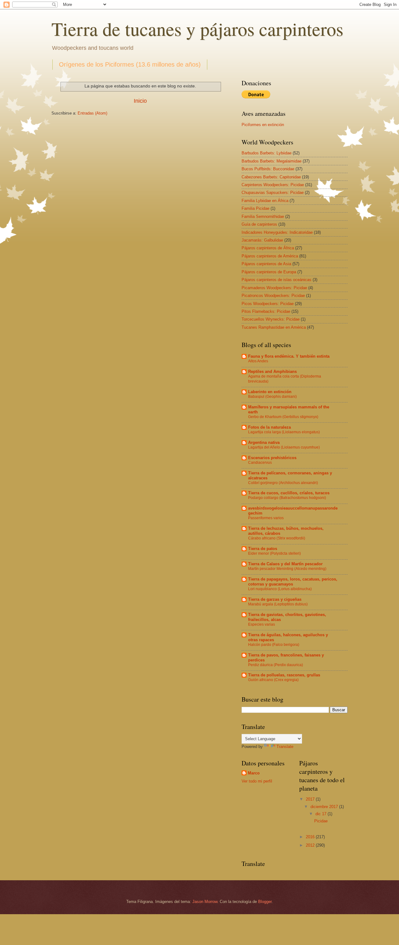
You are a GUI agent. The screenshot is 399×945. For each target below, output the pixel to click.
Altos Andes (258, 361)
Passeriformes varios (266, 518)
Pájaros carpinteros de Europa (269, 272)
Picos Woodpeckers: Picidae (268, 303)
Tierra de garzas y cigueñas (274, 599)
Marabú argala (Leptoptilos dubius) (278, 604)
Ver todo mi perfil (257, 781)
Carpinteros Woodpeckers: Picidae (273, 184)
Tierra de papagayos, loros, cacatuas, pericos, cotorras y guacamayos (292, 581)
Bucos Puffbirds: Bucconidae (268, 169)
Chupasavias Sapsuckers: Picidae (273, 192)
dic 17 (321, 813)
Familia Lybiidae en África (265, 200)
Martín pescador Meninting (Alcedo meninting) (287, 569)
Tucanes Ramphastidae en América (274, 327)
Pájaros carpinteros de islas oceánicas (276, 279)
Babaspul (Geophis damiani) (272, 396)
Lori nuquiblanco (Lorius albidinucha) (280, 589)
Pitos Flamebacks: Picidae (266, 311)
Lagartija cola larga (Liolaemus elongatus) (284, 432)
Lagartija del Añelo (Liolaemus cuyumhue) (284, 447)
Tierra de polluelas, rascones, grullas (284, 675)
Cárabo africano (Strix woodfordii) (276, 538)
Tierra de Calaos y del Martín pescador (285, 564)
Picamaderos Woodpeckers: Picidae (274, 287)
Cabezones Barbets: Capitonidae (271, 177)
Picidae (321, 821)
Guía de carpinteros (259, 224)
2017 (311, 799)
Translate (284, 746)
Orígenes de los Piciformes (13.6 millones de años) (130, 64)
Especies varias (261, 624)
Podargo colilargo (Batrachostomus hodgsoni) (287, 498)
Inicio (140, 101)
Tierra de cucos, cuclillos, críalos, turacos (288, 493)
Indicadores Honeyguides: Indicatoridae (277, 232)
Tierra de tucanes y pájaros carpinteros (197, 28)
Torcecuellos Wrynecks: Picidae (271, 319)
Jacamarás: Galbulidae (262, 240)
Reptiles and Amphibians (272, 371)
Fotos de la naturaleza (269, 427)
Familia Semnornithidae (263, 216)
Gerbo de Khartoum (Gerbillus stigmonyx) (283, 417)
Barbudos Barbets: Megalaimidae (271, 161)
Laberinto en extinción (269, 391)
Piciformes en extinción (263, 124)
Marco (254, 773)
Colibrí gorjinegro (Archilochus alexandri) (283, 483)
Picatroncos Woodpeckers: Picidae (273, 295)
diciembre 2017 (324, 806)
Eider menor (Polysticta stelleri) (274, 553)
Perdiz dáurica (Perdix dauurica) (275, 665)
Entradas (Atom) (92, 113)
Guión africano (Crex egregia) (273, 680)
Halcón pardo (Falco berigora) (273, 644)
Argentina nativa (264, 442)
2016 (311, 837)
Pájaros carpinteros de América (270, 256)
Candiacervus (260, 462)
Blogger (265, 901)
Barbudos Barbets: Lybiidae (266, 153)
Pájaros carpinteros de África (268, 248)
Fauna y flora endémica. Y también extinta (288, 356)
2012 (311, 845)
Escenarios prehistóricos (272, 457)
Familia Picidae (255, 208)
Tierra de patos (262, 548)
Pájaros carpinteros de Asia (266, 263)
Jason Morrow (204, 901)
